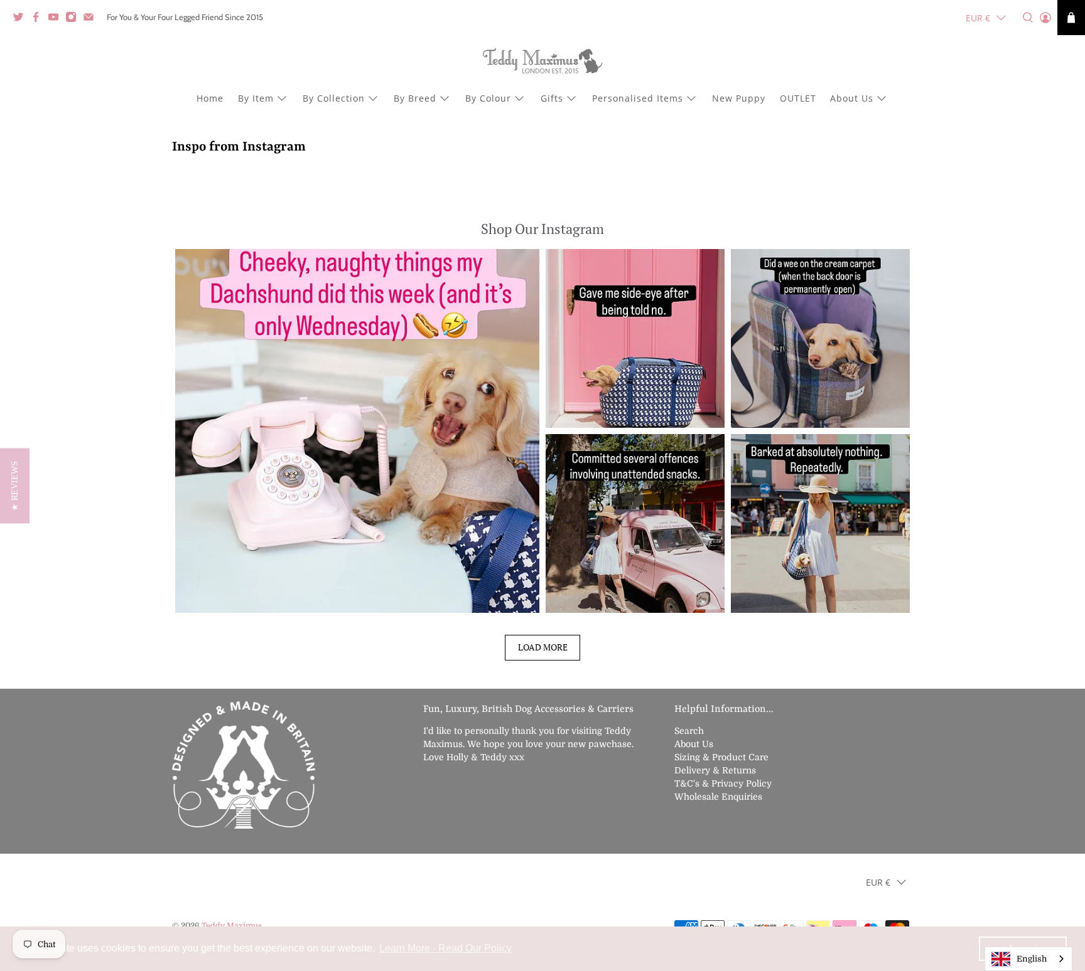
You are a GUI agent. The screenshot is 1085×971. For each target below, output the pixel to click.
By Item (256, 98)
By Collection (334, 98)
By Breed (415, 98)
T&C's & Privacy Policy (723, 783)
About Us (851, 98)
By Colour (488, 98)
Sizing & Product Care (721, 757)
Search (689, 731)
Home (210, 98)
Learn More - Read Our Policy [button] (445, 948)
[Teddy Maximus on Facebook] (39, 19)
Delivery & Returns (715, 770)
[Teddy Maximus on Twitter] (21, 19)
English (1032, 958)
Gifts (552, 98)
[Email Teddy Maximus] (91, 19)
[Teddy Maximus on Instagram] (74, 19)
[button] (357, 431)
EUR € (978, 18)
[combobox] (1028, 959)
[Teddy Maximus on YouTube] (56, 19)
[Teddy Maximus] (542, 62)
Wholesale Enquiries (718, 797)
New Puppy (738, 98)
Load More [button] (543, 647)
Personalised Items (637, 98)
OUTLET (798, 98)
